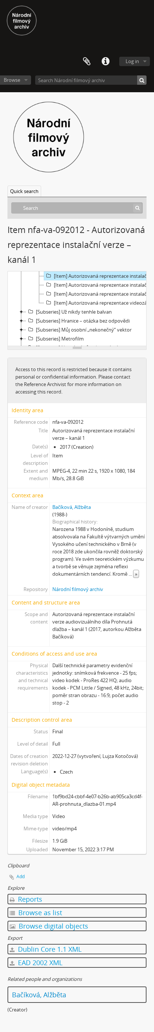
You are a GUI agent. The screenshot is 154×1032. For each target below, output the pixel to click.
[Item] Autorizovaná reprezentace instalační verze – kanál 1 (103, 276)
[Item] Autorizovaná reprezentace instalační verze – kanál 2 (103, 285)
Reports (29, 899)
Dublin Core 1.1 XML (48, 949)
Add (20, 876)
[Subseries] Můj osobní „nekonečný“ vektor (84, 329)
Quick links (105, 61)
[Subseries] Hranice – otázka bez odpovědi (83, 320)
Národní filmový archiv (77, 589)
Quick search (24, 191)
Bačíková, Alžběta (71, 507)
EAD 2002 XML (39, 962)
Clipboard (86, 61)
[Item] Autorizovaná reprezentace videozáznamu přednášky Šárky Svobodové (103, 302)
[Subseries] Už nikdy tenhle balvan (74, 311)
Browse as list (39, 912)
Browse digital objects (52, 925)
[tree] (77, 308)
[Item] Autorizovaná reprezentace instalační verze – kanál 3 (103, 293)
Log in (132, 61)
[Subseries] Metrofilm (60, 338)
